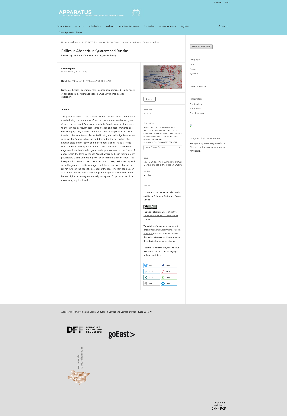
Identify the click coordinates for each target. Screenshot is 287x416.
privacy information (216, 147)
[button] (152, 265)
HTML (151, 99)
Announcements (167, 26)
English (193, 69)
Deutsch (194, 64)
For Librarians (197, 113)
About (78, 26)
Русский (194, 73)
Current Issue (64, 26)
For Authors (195, 108)
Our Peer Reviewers (129, 26)
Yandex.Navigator (124, 120)
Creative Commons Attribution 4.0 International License (161, 215)
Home (64, 42)
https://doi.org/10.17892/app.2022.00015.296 (88, 81)
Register (185, 26)
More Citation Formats (155, 147)
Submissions (94, 26)
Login (227, 2)
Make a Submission (201, 46)
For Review (149, 26)
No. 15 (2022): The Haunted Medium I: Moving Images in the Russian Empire (115, 42)
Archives (110, 26)
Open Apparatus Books (70, 32)
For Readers (196, 104)
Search (224, 26)
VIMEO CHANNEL (198, 86)
